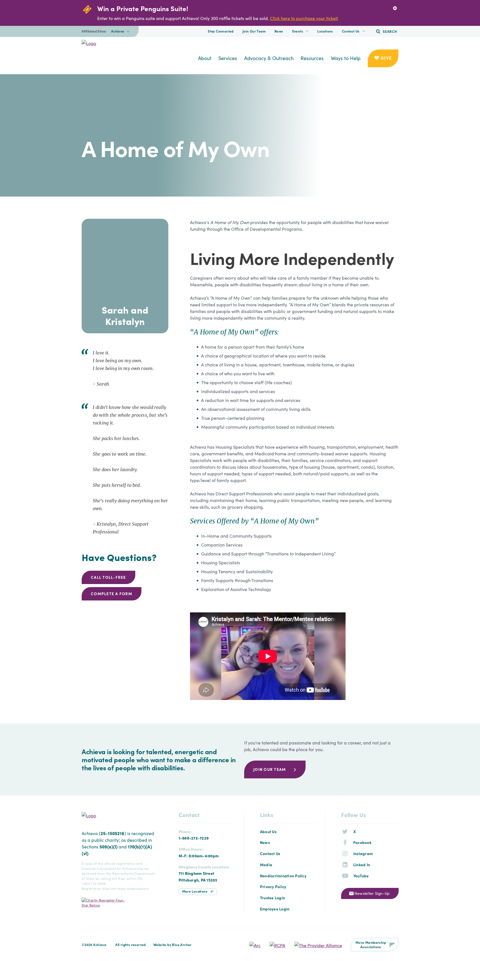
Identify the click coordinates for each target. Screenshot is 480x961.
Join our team (269, 769)
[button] (307, 31)
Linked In (361, 864)
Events (297, 31)
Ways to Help (346, 58)
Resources (312, 58)
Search (390, 31)
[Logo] (118, 43)
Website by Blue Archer (172, 944)
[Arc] (255, 944)
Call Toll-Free (108, 577)
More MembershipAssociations (371, 944)
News (278, 31)
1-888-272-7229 (194, 838)
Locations (325, 31)
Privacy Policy (273, 886)
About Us (268, 831)
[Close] (395, 7)
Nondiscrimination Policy (283, 875)
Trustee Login (272, 897)
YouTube (361, 875)
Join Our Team (254, 31)
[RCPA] (277, 944)
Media (266, 864)
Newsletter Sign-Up (372, 893)
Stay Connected (221, 31)
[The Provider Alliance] (318, 944)
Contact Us (351, 31)
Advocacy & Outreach (269, 58)
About (204, 58)
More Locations (195, 891)
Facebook (362, 842)
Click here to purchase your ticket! (304, 18)
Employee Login (275, 909)
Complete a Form (111, 593)
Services (227, 58)
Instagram (363, 853)
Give (385, 57)
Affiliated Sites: (94, 31)
